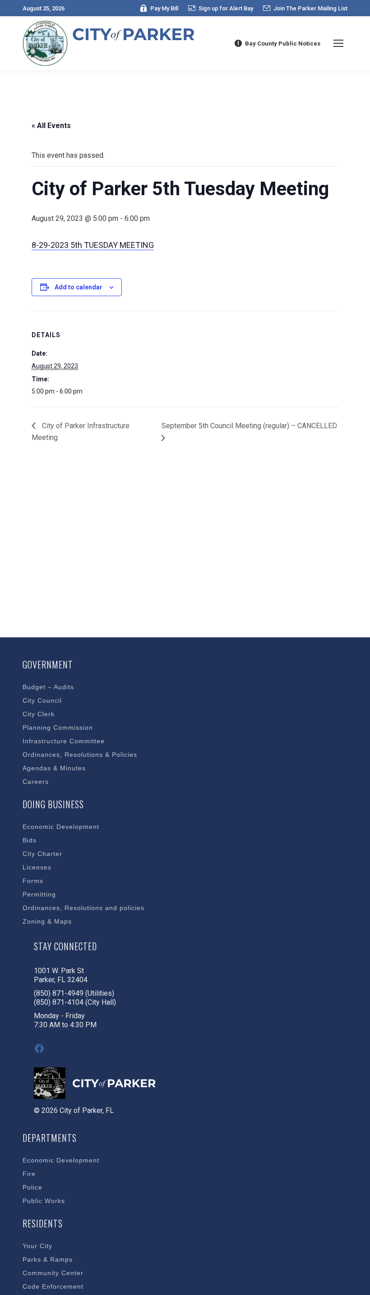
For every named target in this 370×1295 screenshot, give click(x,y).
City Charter (42, 853)
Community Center (53, 1273)
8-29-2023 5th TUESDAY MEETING (93, 245)
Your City (37, 1245)
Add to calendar (78, 287)
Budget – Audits (48, 687)
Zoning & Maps (47, 921)
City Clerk (39, 714)
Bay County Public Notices (282, 43)
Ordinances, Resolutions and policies (83, 907)
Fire (29, 1173)
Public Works (44, 1200)
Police (32, 1187)
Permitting (39, 894)
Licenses (37, 867)
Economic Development (61, 826)
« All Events (51, 125)
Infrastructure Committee (64, 741)
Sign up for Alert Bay (226, 8)
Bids (30, 840)
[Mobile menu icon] (338, 43)
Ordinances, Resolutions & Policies (80, 754)
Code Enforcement (53, 1286)
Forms (33, 880)
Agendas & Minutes (54, 768)
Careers (36, 781)
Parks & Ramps (48, 1259)
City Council (42, 700)
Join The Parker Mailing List (310, 8)
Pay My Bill (164, 8)
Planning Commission (58, 727)
